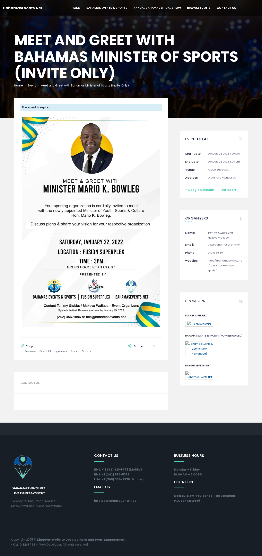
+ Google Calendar (199, 190)
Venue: (190, 170)
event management (54, 351)
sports (86, 351)
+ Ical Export (227, 190)
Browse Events (199, 8)
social (75, 351)
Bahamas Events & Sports (106, 8)
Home (76, 8)
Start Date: (193, 154)
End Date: (192, 162)
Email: (189, 245)
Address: (191, 178)
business (31, 351)
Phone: (190, 253)
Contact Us (226, 8)
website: (191, 261)
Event (32, 85)
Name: (190, 233)
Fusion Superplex (218, 169)
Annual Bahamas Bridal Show (157, 8)
